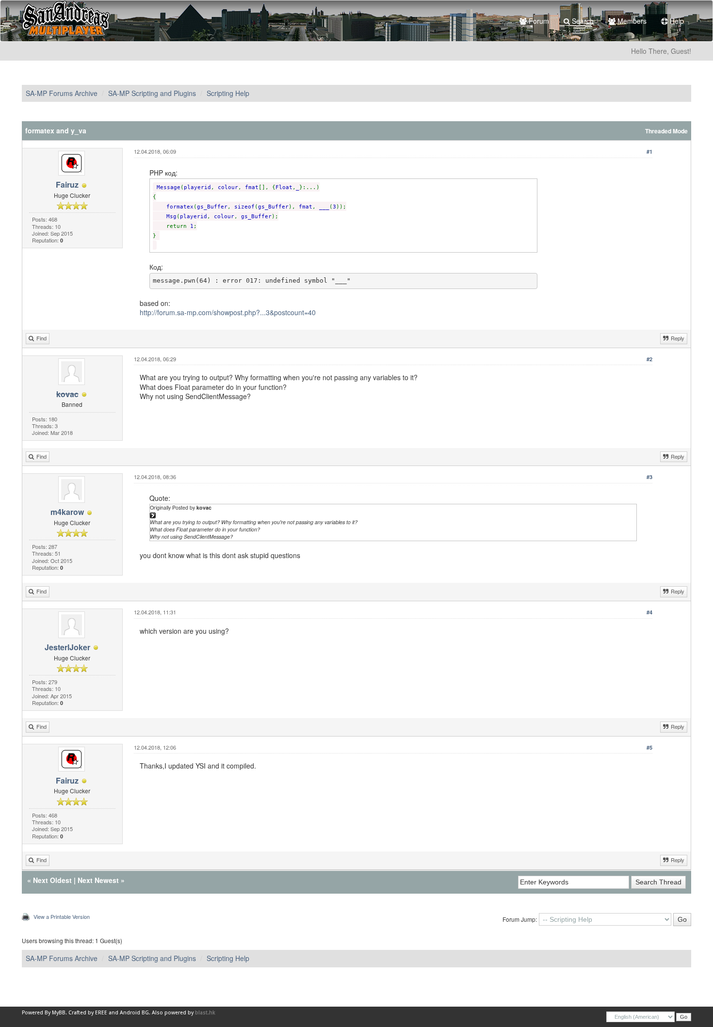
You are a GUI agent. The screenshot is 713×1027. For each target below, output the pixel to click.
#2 (649, 359)
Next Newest (98, 880)
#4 (649, 612)
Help (676, 21)
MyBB (58, 1013)
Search (582, 21)
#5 (649, 747)
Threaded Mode (666, 131)
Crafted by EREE (87, 1013)
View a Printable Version (61, 916)
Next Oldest (52, 880)
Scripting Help (228, 93)
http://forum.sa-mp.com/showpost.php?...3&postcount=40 (228, 312)
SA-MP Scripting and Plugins (152, 93)
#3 (649, 477)
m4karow (67, 511)
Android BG (134, 1013)
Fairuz (67, 184)
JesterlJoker (67, 647)
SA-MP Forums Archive (61, 93)
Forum (538, 21)
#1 (649, 151)
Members (631, 21)
